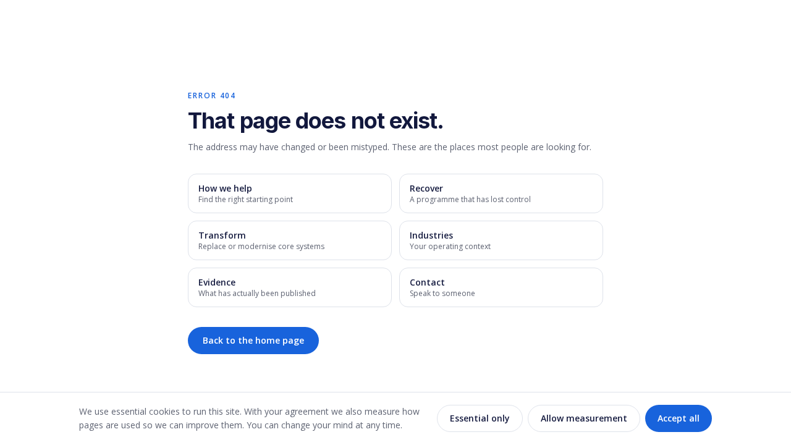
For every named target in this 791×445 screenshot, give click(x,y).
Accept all (679, 418)
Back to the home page (253, 340)
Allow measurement (584, 418)
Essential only (480, 418)
